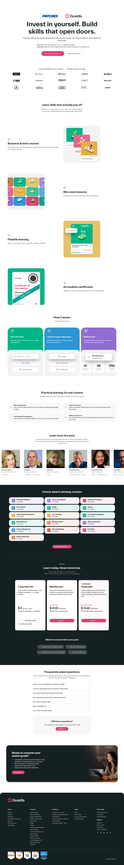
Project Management (35, 840)
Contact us (61, 729)
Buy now (61, 620)
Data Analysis (33, 821)
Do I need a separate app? (41, 702)
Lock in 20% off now (74, 53)
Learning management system (60, 814)
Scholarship (100, 814)
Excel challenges (101, 816)
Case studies (77, 814)
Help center (100, 827)
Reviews (10, 821)
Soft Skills (32, 844)
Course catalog (34, 812)
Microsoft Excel (34, 834)
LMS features (55, 816)
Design (32, 823)
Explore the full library (61, 546)
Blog (75, 812)
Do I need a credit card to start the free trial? (48, 693)
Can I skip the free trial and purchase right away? (49, 697)
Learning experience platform (60, 819)
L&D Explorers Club (102, 812)
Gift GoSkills (11, 825)
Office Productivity (35, 838)
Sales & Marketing (35, 842)
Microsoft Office (34, 836)
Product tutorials (78, 819)
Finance (32, 825)
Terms (9, 823)
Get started (17, 772)
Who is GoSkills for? (39, 706)
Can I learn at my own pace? (42, 710)
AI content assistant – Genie (59, 823)
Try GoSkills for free (30, 620)
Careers (10, 814)
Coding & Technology (36, 819)
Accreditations (11, 819)
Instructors (10, 816)
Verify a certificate (102, 829)
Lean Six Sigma (34, 829)
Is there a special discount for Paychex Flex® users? (50, 688)
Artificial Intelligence (35, 814)
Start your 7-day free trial (51, 53)
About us (10, 812)
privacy (14, 823)
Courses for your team (58, 812)
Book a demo (100, 825)
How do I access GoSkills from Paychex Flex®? (49, 684)
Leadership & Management (37, 827)
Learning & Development (36, 831)
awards (19, 819)
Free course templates (80, 816)
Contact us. (72, 678)
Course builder (56, 821)
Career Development (35, 816)
